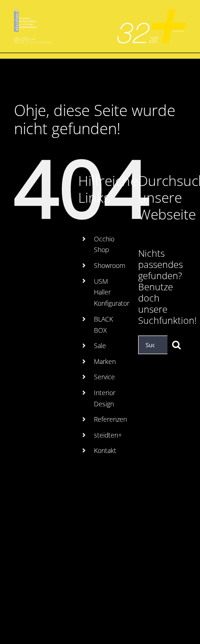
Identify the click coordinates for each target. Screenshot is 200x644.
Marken (105, 361)
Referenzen (110, 419)
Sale (100, 345)
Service (104, 376)
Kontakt (105, 450)
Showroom (109, 265)
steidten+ (108, 435)
